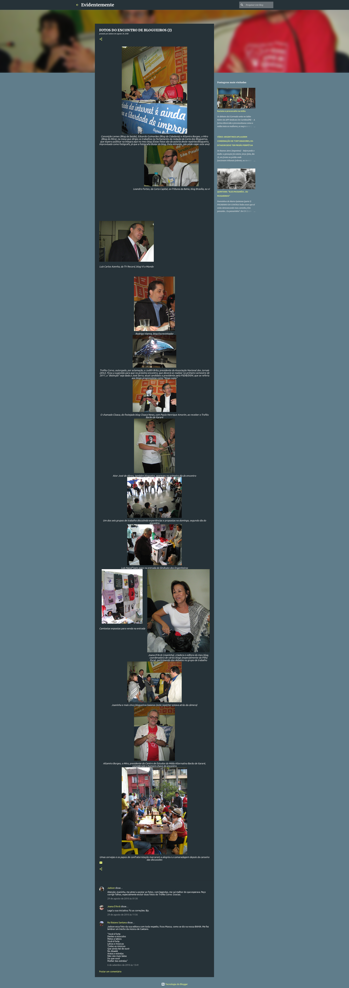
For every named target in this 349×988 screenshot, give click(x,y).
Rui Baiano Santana (117, 922)
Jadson (111, 888)
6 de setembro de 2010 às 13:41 (123, 965)
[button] (101, 39)
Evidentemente (97, 5)
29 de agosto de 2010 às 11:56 (122, 914)
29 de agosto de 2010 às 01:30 (122, 898)
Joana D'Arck (114, 906)
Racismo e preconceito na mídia (231, 111)
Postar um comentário (110, 971)
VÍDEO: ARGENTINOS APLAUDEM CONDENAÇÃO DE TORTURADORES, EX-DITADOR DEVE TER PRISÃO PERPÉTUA (235, 141)
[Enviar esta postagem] (101, 863)
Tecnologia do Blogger (176, 984)
